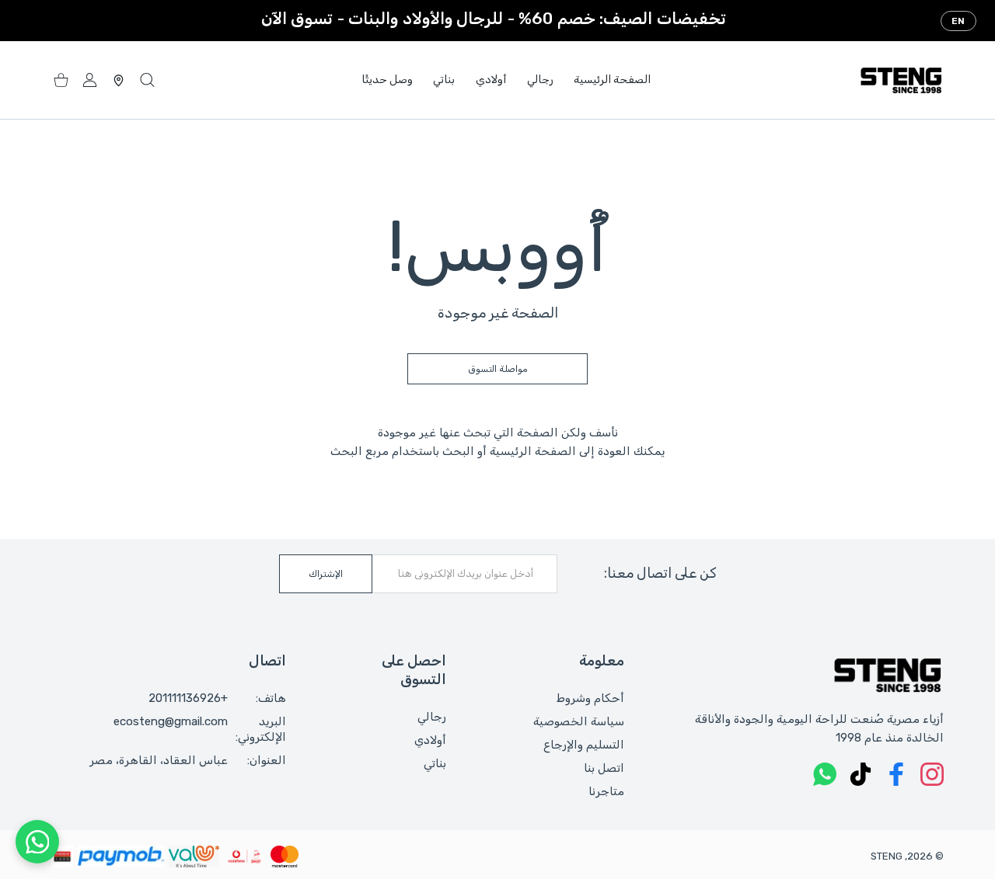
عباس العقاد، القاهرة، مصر (158, 760)
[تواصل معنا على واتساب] (37, 841)
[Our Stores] (118, 80)
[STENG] (901, 80)
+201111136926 (188, 698)
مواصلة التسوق (498, 368)
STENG (886, 856)
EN (958, 21)
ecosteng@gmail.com (170, 721)
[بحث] (147, 80)
